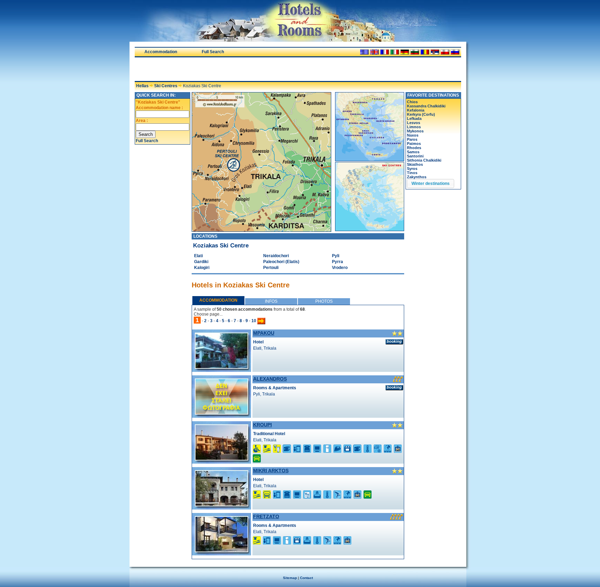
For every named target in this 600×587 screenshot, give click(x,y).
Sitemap (290, 578)
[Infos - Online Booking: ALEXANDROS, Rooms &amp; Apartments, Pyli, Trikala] (394, 387)
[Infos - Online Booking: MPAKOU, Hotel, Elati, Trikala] (394, 341)
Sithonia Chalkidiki (424, 160)
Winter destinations (430, 183)
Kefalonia (415, 110)
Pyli (335, 255)
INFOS (271, 301)
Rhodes (414, 148)
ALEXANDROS (270, 379)
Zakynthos (416, 177)
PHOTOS (324, 301)
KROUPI (262, 424)
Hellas (142, 85)
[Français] (384, 52)
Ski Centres (165, 85)
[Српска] (435, 52)
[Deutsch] (404, 52)
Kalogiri (201, 267)
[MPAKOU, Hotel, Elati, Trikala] (221, 366)
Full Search (213, 51)
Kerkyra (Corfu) (421, 114)
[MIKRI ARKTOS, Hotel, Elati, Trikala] (221, 504)
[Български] (414, 52)
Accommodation (160, 51)
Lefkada (414, 118)
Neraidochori (276, 255)
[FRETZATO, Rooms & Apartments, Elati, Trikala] (221, 550)
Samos (413, 152)
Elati (198, 255)
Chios (412, 102)
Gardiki (201, 261)
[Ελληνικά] (364, 52)
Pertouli (270, 267)
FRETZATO (266, 516)
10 (253, 320)
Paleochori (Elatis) (281, 261)
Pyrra (337, 261)
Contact (306, 578)
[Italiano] (394, 52)
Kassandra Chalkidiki (426, 106)
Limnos (414, 127)
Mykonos (415, 131)
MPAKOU (263, 333)
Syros (412, 168)
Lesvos (413, 123)
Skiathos (415, 164)
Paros (412, 139)
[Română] (425, 52)
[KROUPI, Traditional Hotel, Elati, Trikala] (221, 458)
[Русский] (455, 52)
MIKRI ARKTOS (271, 470)
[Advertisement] (216, 69)
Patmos (414, 143)
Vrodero (340, 267)
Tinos (412, 173)
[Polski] (445, 52)
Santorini (415, 156)
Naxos (412, 135)
